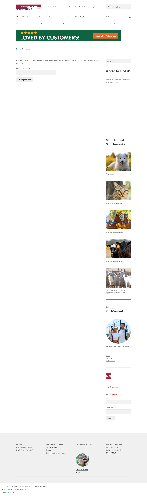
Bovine (89, 24)
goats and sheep (119, 293)
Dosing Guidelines (54, 7)
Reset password (25, 80)
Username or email (27, 68)
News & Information (34, 17)
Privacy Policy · (6, 489)
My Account (96, 7)
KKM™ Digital (10, 492)
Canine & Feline (51, 447)
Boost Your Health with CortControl (118, 346)
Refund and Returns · (16, 489)
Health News (110, 358)
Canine (18, 24)
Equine (65, 24)
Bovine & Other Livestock (55, 453)
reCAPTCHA (25, 489)
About (18, 17)
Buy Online (84, 17)
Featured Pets (67, 7)
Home (18, 49)
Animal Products (55, 17)
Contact (71, 17)
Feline (42, 24)
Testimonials (110, 361)
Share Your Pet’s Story (82, 7)
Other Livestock (115, 24)
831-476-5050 (111, 453)
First (107, 398)
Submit (110, 418)
